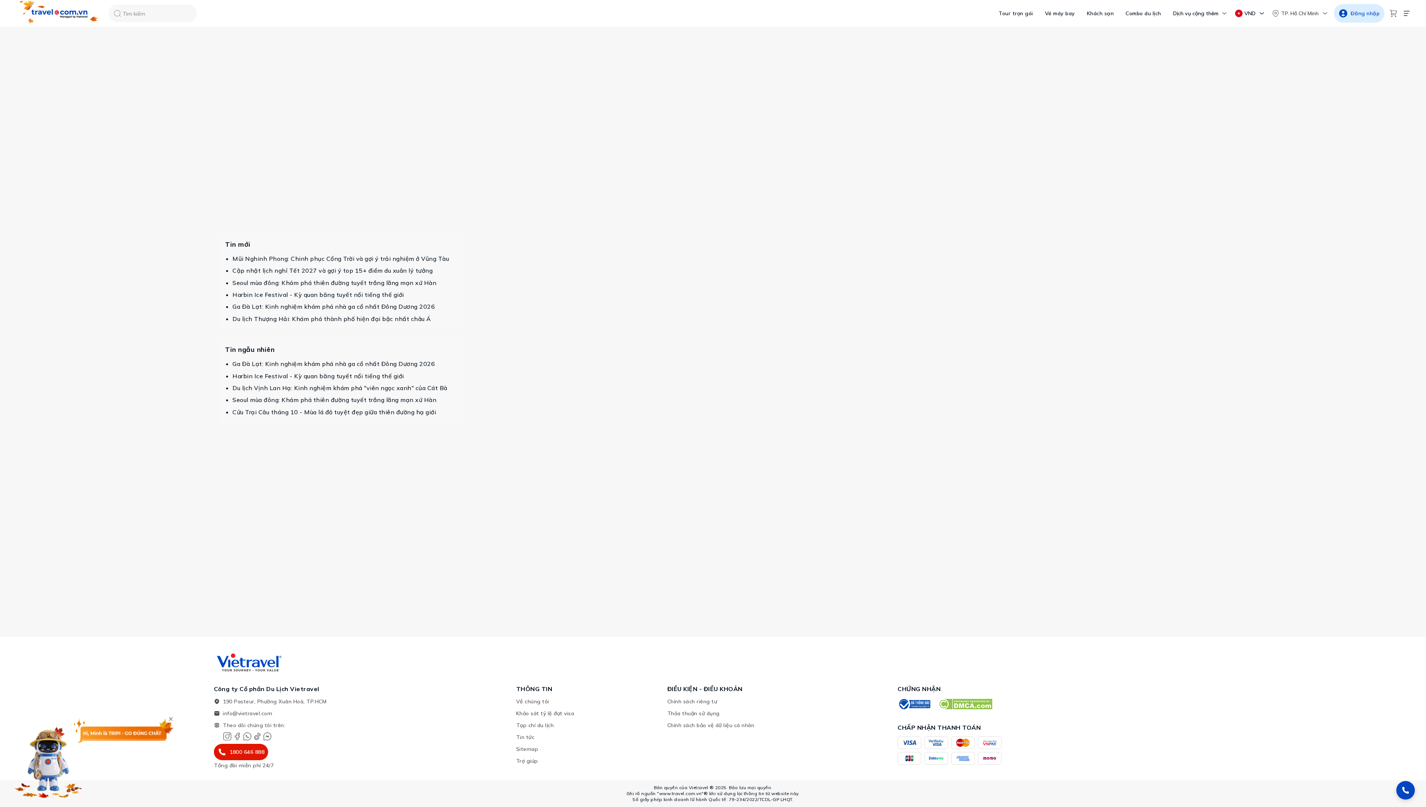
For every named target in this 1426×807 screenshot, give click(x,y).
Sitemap (527, 749)
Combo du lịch (1143, 13)
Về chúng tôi (532, 701)
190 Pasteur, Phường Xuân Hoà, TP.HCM (274, 701)
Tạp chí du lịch (535, 725)
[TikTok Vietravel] (257, 736)
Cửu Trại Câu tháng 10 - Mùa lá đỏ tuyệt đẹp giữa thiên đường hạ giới (334, 412)
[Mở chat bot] (48, 760)
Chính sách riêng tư (692, 701)
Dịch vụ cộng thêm (1195, 13)
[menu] (1406, 13)
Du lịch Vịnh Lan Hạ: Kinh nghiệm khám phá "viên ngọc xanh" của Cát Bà (339, 388)
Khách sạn (1100, 13)
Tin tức (525, 737)
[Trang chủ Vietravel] (59, 13)
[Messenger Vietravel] (267, 736)
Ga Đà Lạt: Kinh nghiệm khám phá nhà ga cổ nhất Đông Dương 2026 (333, 306)
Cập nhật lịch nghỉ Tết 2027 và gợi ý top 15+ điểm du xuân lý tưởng (332, 270)
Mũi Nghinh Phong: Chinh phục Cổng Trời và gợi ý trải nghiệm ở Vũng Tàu (340, 258)
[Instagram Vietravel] (227, 736)
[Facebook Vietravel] (237, 736)
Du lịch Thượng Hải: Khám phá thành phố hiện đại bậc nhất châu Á (331, 319)
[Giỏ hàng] (1393, 13)
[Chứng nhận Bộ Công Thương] (914, 704)
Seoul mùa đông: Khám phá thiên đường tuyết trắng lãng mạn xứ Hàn (334, 282)
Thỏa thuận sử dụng (693, 713)
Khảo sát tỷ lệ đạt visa (545, 713)
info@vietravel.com (247, 713)
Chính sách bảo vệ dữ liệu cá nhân (711, 725)
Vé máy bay (1060, 13)
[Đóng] (171, 719)
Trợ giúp (527, 761)
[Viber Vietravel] (247, 736)
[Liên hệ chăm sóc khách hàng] (1405, 790)
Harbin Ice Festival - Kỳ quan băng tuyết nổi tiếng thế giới (318, 294)
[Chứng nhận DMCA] (965, 704)
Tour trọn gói (1016, 13)
